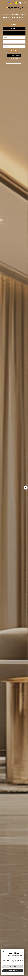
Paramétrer (13, 966)
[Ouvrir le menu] (3, 2)
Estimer (14, 33)
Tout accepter (13, 970)
